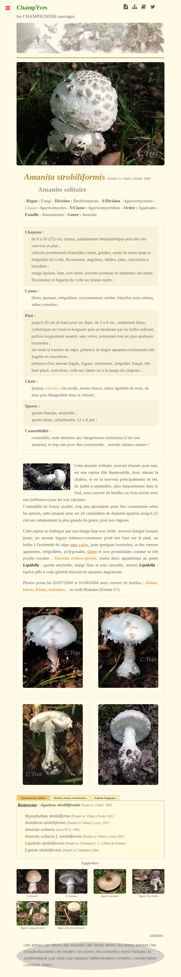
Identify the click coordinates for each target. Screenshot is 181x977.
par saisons (78, 958)
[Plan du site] (134, 7)
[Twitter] (152, 7)
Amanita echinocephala (75, 558)
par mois (57, 958)
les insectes (75, 945)
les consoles (107, 951)
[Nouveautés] (126, 7)
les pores (85, 951)
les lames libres (101, 945)
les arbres (34, 945)
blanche (51, 388)
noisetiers (57, 589)
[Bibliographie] (143, 7)
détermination (102, 958)
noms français (133, 951)
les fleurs (53, 945)
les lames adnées (133, 945)
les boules (66, 951)
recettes (124, 958)
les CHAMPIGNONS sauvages (46, 11)
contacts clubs (38, 965)
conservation (145, 958)
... (66, 589)
